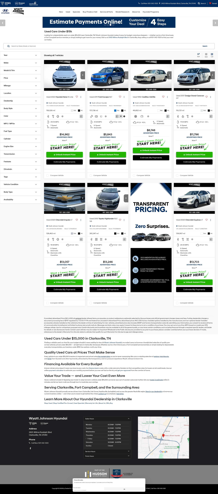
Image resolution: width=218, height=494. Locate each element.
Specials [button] (76, 12)
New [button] (61, 12)
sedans (156, 356)
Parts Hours (89, 456)
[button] (83, 75)
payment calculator (56, 370)
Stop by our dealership (154, 392)
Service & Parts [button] (106, 12)
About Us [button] (136, 12)
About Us (102, 403)
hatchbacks (164, 356)
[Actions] (81, 97)
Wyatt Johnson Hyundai (113, 343)
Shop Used (48, 403)
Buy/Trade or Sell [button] (90, 12)
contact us (102, 394)
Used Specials (79, 403)
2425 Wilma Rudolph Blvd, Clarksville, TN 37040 (178, 3)
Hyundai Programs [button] (151, 12)
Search (205, 46)
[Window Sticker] (120, 116)
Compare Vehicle (56, 175)
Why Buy (109, 403)
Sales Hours (89, 419)
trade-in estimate (156, 380)
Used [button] (68, 12)
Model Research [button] (122, 12)
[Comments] (81, 116)
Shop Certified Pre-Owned (63, 403)
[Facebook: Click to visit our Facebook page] (30, 449)
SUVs (49, 359)
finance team (94, 368)
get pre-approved (124, 370)
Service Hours (90, 451)
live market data (104, 356)
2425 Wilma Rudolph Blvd (118, 37)
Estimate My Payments (64, 162)
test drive (120, 394)
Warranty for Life (91, 403)
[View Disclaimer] (62, 116)
